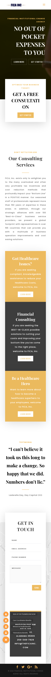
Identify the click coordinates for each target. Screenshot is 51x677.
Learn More (19, 62)
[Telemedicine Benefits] (5, 632)
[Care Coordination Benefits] (5, 620)
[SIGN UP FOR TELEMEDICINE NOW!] (5, 614)
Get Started (37, 62)
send (36, 588)
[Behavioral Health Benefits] (5, 626)
